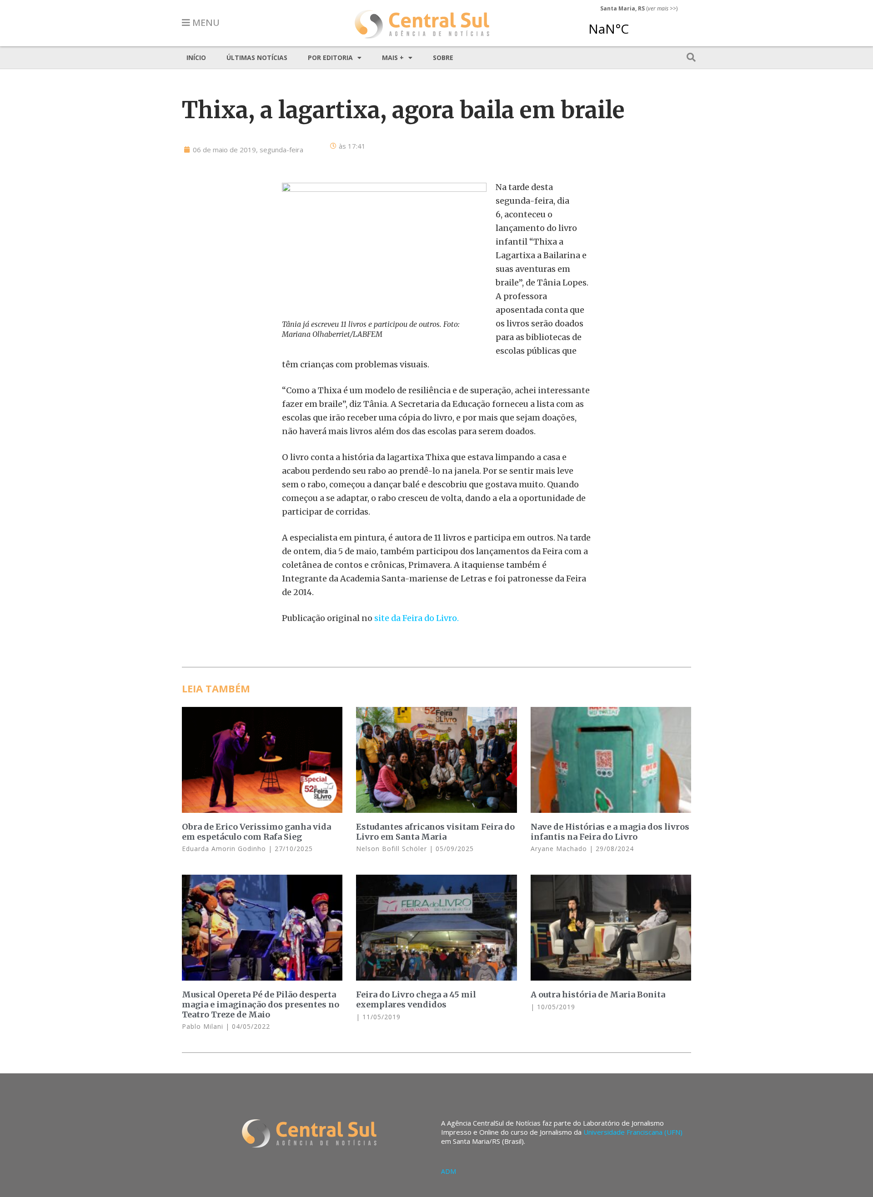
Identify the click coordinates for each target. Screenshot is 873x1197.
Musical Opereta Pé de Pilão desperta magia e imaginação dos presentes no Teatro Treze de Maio (260, 1004)
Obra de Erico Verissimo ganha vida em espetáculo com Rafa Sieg (256, 831)
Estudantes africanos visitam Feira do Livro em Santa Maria (435, 831)
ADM (448, 1171)
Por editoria (330, 57)
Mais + (393, 57)
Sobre (443, 57)
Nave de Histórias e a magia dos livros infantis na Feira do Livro (610, 831)
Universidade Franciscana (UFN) (632, 1132)
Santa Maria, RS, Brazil (635, 24)
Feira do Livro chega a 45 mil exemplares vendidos (416, 999)
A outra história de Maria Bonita (598, 994)
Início (196, 57)
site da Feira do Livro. (416, 618)
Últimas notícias (256, 57)
